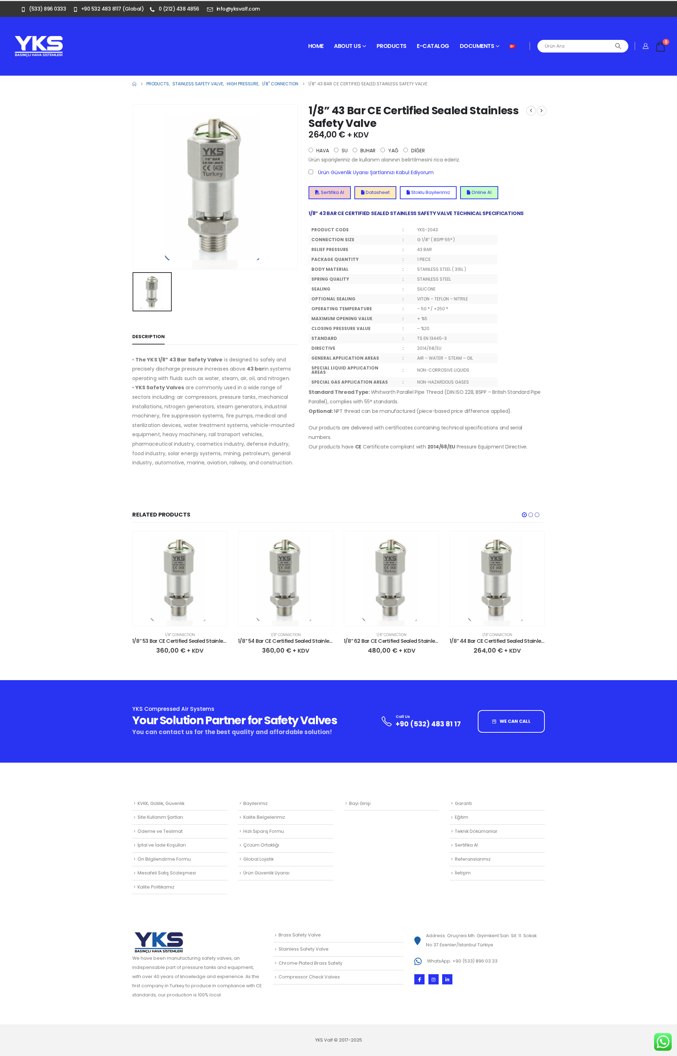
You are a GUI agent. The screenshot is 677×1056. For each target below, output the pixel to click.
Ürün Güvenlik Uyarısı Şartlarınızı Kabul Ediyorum (376, 172)
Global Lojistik (258, 859)
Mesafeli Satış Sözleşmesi (167, 873)
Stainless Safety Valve (304, 949)
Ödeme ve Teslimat (160, 831)
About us (347, 46)
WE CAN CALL (515, 721)
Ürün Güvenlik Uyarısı (266, 873)
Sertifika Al (332, 192)
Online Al (481, 192)
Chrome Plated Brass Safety (310, 963)
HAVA (322, 150)
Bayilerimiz (255, 803)
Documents (477, 46)
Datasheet (377, 192)
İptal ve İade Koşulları (162, 845)
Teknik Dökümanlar (476, 831)
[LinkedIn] (447, 979)
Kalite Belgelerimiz (264, 817)
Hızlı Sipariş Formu (263, 831)
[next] (542, 111)
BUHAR (367, 150)
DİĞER (417, 150)
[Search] (618, 46)
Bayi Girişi (360, 803)
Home (316, 46)
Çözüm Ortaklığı (261, 845)
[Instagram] (433, 979)
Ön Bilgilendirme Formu (164, 859)
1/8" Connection (180, 634)
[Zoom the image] (38, 39)
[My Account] (645, 46)
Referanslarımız (472, 859)
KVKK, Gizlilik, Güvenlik (161, 803)
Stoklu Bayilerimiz (430, 192)
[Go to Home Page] (134, 83)
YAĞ (392, 150)
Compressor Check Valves (309, 977)
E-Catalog (433, 46)
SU (344, 150)
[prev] (531, 111)
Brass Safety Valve (300, 935)
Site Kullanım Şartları (160, 817)
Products (392, 46)
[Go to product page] (180, 578)
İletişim (463, 873)
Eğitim (461, 817)
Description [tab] (148, 336)
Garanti (463, 803)
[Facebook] (419, 979)
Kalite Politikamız (156, 887)
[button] (524, 515)
